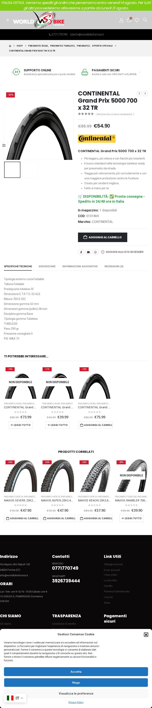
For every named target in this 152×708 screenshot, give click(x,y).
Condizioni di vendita (64, 623)
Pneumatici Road (13, 404)
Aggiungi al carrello (105, 237)
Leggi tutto (22, 425)
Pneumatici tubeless (33, 404)
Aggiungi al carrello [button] (98, 425)
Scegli (131, 518)
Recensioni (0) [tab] (114, 266)
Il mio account (112, 570)
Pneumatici (67, 404)
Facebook (81, 252)
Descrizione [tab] (47, 266)
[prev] (139, 93)
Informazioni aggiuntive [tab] (80, 266)
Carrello (108, 585)
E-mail (88, 252)
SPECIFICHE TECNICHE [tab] (18, 266)
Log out (108, 596)
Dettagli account (113, 564)
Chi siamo (5, 623)
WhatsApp (95, 252)
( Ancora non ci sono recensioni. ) (115, 114)
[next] (145, 93)
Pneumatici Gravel (110, 497)
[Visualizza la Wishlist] (136, 19)
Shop (107, 602)
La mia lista (110, 580)
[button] (146, 634)
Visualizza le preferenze (76, 693)
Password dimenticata (116, 591)
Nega (76, 682)
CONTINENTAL (102, 222)
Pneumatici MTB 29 (13, 497)
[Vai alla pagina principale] (10, 45)
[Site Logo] (38, 20)
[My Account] (121, 19)
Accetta (76, 672)
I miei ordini (110, 574)
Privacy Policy (76, 702)
